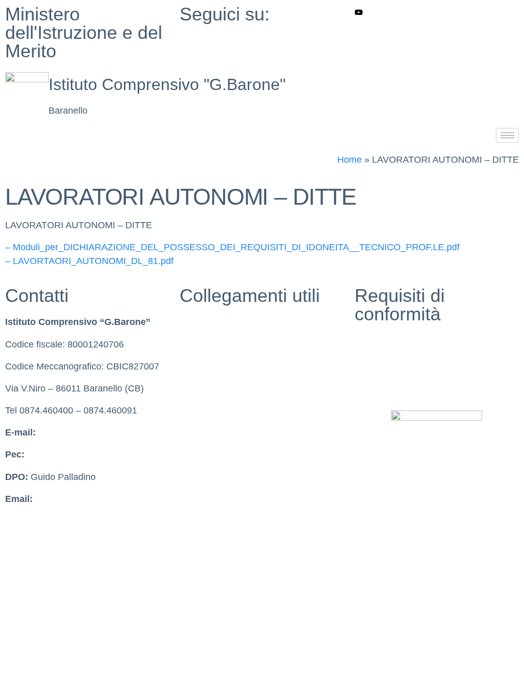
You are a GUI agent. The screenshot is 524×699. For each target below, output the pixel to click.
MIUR (191, 322)
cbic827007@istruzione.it (89, 432)
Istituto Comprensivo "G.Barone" (167, 84)
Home (349, 160)
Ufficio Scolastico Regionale (237, 388)
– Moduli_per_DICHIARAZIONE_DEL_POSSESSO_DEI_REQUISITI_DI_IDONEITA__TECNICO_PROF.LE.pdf (232, 247)
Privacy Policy (383, 340)
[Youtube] (437, 12)
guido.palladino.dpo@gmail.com (100, 499)
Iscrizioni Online (212, 410)
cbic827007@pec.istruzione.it (87, 454)
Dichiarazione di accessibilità (413, 363)
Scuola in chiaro (212, 344)
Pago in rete (204, 432)
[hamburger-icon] (507, 135)
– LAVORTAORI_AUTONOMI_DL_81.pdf (89, 261)
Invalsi (193, 366)
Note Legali (378, 385)
